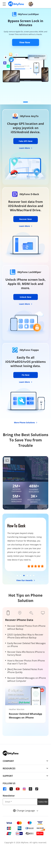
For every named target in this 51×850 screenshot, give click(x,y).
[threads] (30, 789)
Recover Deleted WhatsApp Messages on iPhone (25, 715)
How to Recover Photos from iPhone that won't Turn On (26, 662)
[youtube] (18, 789)
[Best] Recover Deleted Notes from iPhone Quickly (25, 671)
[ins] (24, 789)
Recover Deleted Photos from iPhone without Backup (26, 627)
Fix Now (25, 375)
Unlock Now (25, 297)
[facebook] (5, 789)
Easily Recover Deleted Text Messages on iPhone (26, 645)
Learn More (24, 148)
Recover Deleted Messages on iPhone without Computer (26, 679)
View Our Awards (24, 580)
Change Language (26, 810)
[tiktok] (37, 789)
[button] (17, 575)
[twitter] (11, 789)
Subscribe (42, 801)
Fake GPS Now (25, 141)
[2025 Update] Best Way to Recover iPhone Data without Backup (25, 636)
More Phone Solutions (24, 422)
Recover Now (25, 219)
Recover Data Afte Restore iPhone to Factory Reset (26, 653)
